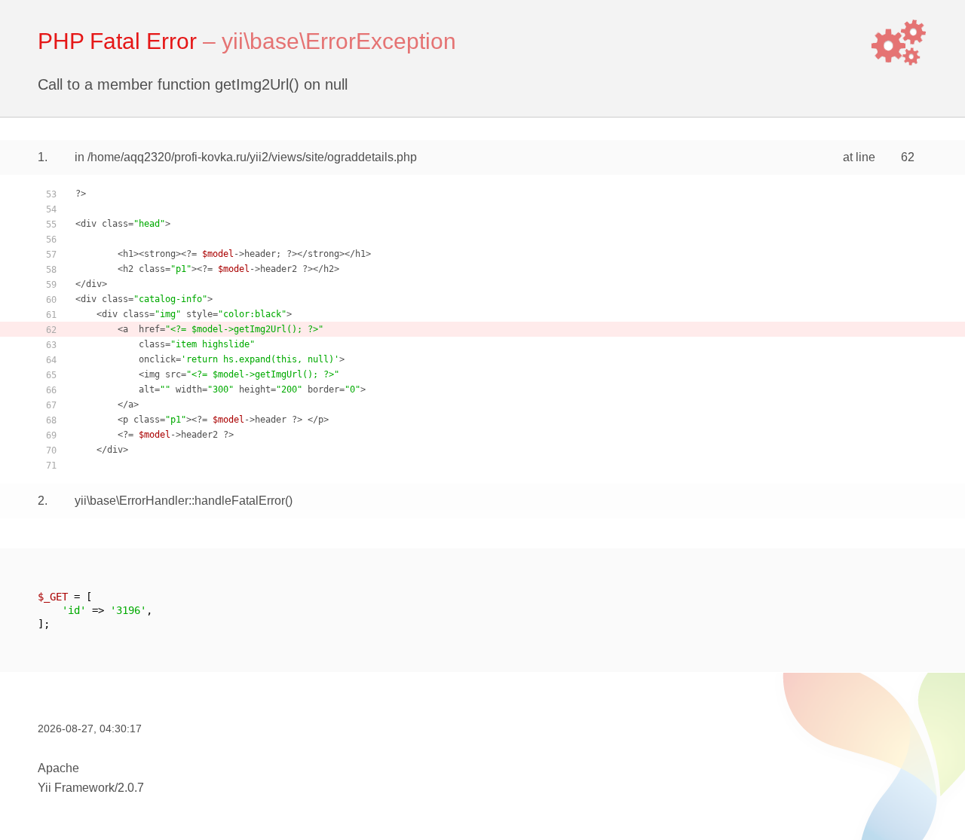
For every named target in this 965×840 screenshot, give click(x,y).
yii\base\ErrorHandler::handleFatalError (180, 500)
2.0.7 (131, 787)
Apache (58, 768)
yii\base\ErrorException (339, 41)
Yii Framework (76, 787)
